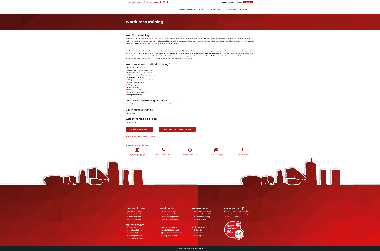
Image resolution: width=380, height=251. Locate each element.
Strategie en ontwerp (170, 214)
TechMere (248, 2)
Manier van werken (135, 211)
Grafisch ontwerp (169, 211)
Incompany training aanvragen (177, 129)
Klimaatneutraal (134, 217)
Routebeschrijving (134, 230)
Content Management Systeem (148, 39)
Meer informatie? (242, 155)
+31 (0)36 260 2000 (152, 2)
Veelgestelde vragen (136, 238)
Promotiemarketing (202, 217)
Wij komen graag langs (137, 155)
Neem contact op (134, 227)
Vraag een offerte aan (190, 155)
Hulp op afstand (170, 236)
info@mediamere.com (134, 2)
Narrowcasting (200, 219)
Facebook (199, 233)
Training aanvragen (139, 129)
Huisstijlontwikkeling (170, 219)
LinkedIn (198, 230)
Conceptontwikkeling (202, 211)
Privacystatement (199, 248)
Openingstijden (133, 233)
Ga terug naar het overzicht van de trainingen (141, 136)
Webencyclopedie (134, 236)
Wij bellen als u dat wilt (163, 155)
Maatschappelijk (134, 219)
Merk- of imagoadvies (171, 217)
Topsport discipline (135, 214)
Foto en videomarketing (203, 214)
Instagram (199, 236)
